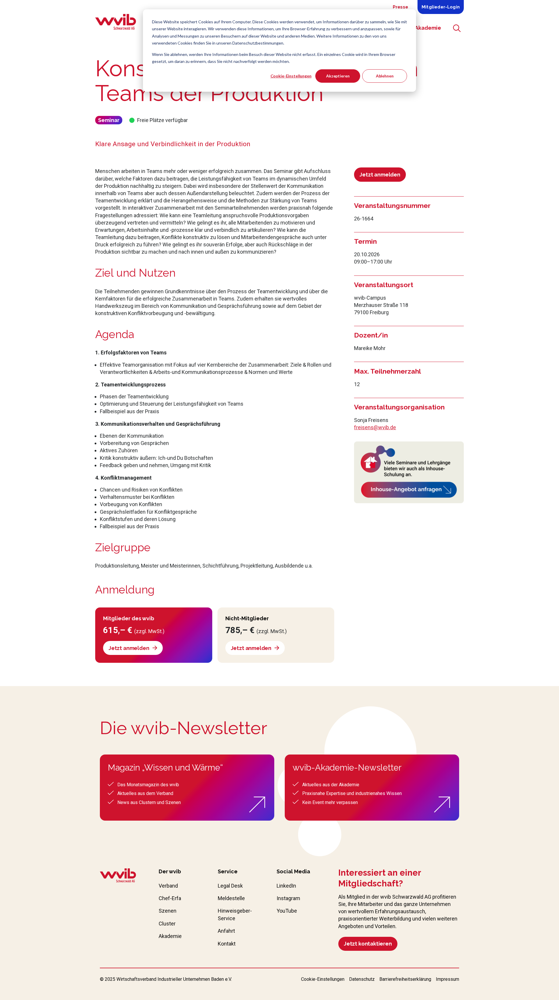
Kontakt (227, 944)
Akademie (170, 936)
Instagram (288, 898)
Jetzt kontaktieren (368, 944)
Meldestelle (231, 898)
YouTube (287, 911)
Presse (400, 7)
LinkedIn (286, 886)
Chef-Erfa (170, 898)
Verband (168, 886)
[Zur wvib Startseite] (118, 876)
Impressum (447, 979)
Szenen (167, 911)
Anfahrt (226, 931)
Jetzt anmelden (380, 175)
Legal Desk (230, 886)
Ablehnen (385, 75)
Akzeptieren (337, 75)
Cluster (167, 924)
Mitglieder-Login (441, 7)
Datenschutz (362, 979)
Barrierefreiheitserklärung (405, 979)
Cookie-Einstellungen (291, 75)
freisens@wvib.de (375, 427)
